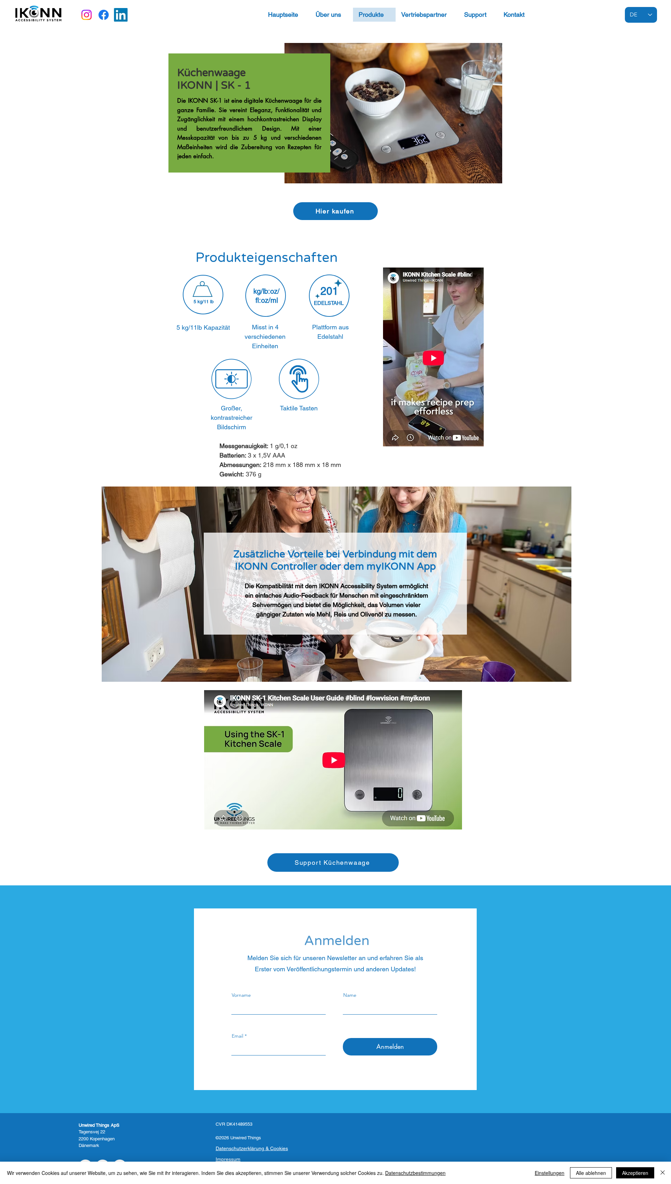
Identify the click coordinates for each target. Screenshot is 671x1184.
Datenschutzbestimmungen (415, 1172)
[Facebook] (103, 15)
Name (349, 995)
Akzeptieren (635, 1172)
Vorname (241, 995)
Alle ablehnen (591, 1172)
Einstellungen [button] (549, 1172)
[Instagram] (86, 15)
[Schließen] (662, 1172)
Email (237, 1035)
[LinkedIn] (121, 15)
